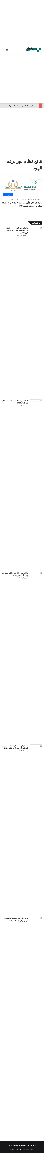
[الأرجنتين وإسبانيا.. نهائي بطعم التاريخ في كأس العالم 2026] (36, 484)
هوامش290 (16, 1145)
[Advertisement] (22, 22)
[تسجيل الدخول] (19, 50)
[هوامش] (33, 49)
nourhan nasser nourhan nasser (31, 199)
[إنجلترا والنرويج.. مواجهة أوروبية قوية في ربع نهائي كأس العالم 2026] (36, 1002)
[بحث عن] (11, 50)
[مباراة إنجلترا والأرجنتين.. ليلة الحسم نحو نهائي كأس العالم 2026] (36, 657)
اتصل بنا (12, 1149)
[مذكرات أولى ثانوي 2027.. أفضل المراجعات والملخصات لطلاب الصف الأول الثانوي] (36, 312)
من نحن (19, 1149)
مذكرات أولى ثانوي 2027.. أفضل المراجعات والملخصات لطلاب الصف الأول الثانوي (16, 230)
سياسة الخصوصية (28, 1149)
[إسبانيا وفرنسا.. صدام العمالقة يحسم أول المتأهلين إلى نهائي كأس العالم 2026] (36, 830)
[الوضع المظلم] (15, 50)
